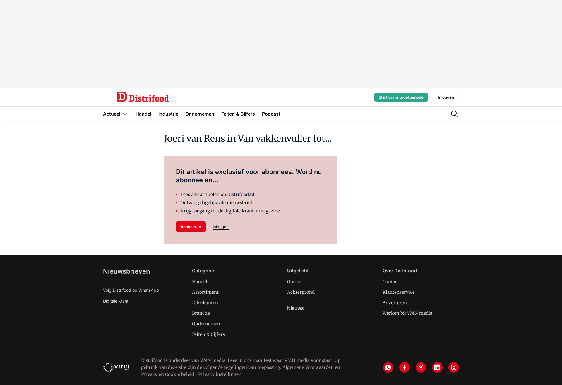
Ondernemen (206, 323)
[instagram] (453, 367)
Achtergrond (301, 292)
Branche (201, 313)
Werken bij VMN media (407, 313)
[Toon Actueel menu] (124, 114)
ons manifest (258, 360)
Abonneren (191, 226)
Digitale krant (115, 300)
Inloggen (446, 97)
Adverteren (395, 302)
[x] (421, 367)
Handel (199, 281)
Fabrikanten (205, 302)
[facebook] (404, 367)
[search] (454, 113)
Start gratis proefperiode (401, 97)
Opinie (294, 281)
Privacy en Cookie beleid (167, 374)
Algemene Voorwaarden (308, 367)
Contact (391, 281)
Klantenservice (399, 292)
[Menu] (107, 97)
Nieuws (295, 308)
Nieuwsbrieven (126, 271)
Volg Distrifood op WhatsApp (131, 290)
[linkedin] (437, 367)
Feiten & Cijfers (208, 334)
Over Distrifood (400, 271)
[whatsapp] (388, 367)
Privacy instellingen (219, 374)
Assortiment (205, 292)
